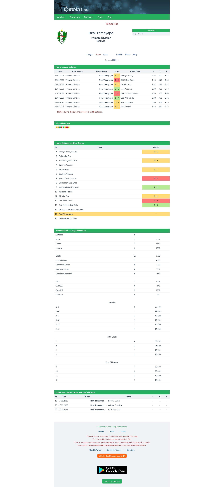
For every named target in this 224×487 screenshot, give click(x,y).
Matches (60, 17)
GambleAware (95, 450)
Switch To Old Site (112, 481)
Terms (111, 431)
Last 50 (119, 55)
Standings (75, 17)
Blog (110, 17)
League (90, 55)
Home (127, 55)
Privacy (101, 431)
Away (105, 55)
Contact (123, 431)
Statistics (88, 17)
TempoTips (112, 23)
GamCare (131, 450)
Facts (100, 17)
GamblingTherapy (114, 450)
